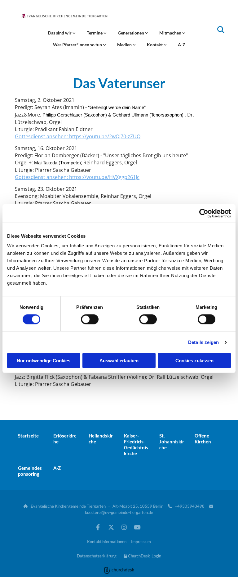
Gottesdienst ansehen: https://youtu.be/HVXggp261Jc (77, 177)
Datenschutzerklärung (97, 555)
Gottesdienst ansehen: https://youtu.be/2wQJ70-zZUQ (77, 136)
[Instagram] (124, 527)
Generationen (131, 32)
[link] (61, 33)
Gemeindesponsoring (30, 471)
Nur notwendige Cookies (43, 360)
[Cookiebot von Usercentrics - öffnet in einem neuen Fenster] (204, 213)
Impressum (141, 541)
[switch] (90, 319)
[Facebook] (98, 527)
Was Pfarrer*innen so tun (78, 44)
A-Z (181, 44)
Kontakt (155, 44)
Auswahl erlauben (119, 360)
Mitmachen (170, 32)
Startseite (28, 435)
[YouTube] (137, 527)
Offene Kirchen (203, 438)
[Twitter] (111, 527)
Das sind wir (60, 32)
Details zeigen (203, 342)
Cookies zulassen (194, 360)
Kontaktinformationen (106, 541)
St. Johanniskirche (171, 441)
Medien (125, 44)
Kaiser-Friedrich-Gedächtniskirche (136, 444)
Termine (95, 32)
